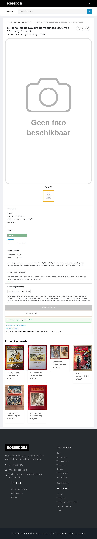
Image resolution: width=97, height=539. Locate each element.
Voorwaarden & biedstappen (16, 325)
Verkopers (61, 465)
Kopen (59, 494)
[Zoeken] (89, 11)
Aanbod (13, 22)
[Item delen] (87, 28)
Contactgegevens (19, 489)
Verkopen (60, 498)
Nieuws (59, 469)
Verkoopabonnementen (67, 502)
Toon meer (10, 281)
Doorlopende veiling (24, 22)
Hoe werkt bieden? (12, 328)
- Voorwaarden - (61, 533)
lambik (10, 239)
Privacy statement (78, 533)
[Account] (89, 3)
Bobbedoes (23, 533)
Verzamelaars (62, 461)
